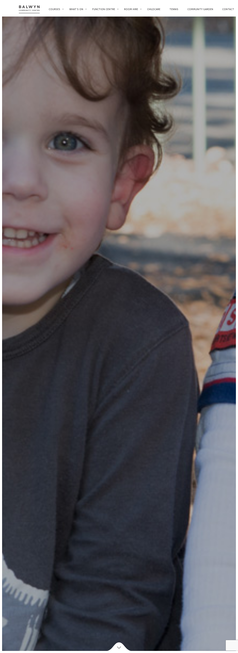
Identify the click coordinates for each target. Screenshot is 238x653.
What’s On (76, 9)
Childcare (153, 9)
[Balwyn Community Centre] (29, 9)
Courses (54, 9)
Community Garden (200, 9)
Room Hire (131, 9)
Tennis (174, 9)
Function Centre (103, 9)
